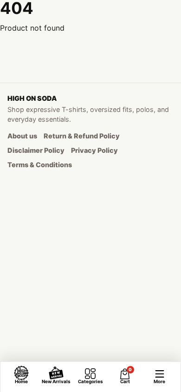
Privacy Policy (94, 150)
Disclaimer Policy (36, 150)
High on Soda (32, 98)
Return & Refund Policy (82, 136)
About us (22, 136)
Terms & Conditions (39, 165)
